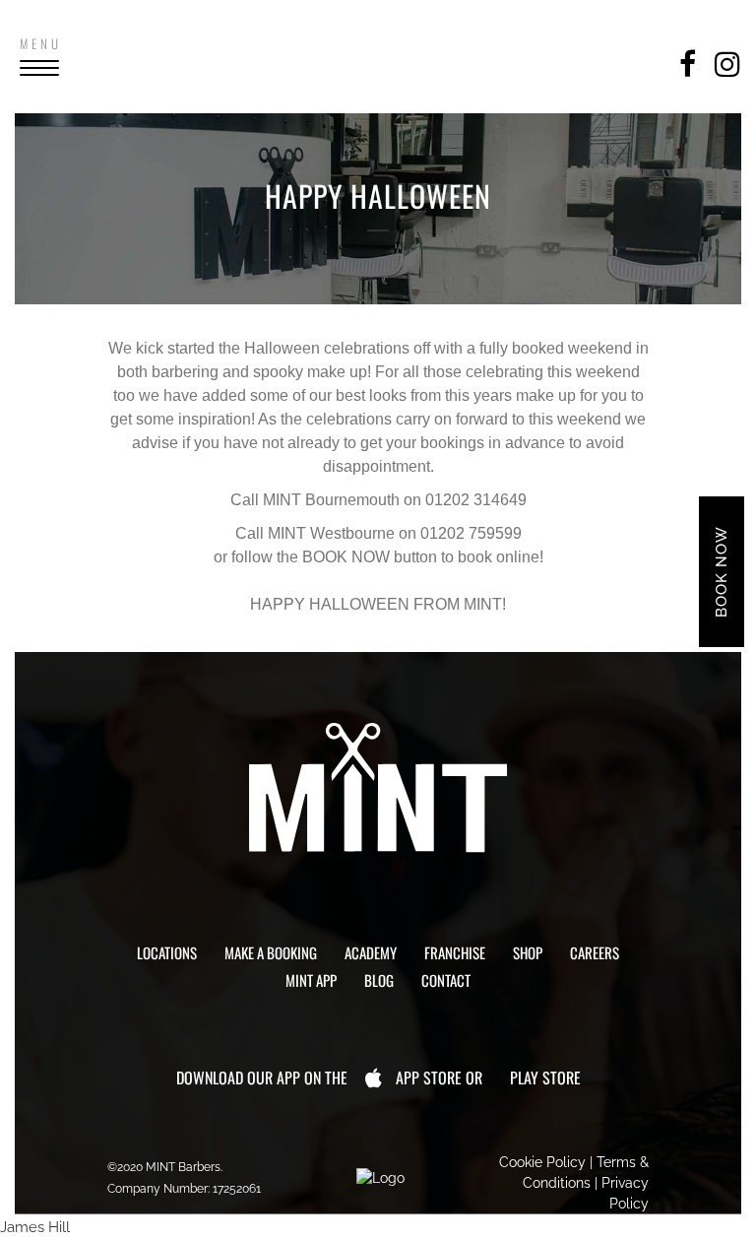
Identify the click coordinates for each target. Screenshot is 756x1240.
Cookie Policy (542, 1162)
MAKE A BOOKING (270, 952)
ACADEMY (371, 952)
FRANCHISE (454, 952)
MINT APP (311, 980)
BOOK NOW (721, 572)
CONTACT (446, 980)
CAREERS (594, 952)
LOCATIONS (167, 952)
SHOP (527, 952)
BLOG (379, 980)
